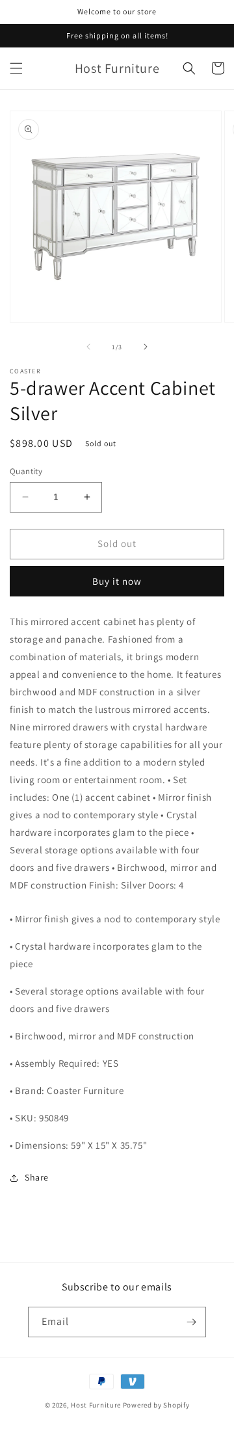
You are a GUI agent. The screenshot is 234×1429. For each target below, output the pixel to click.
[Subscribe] (191, 1322)
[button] (16, 68)
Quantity (26, 471)
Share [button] (37, 1177)
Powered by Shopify (156, 1404)
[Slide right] (145, 346)
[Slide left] (88, 346)
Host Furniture (96, 1404)
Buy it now (117, 581)
